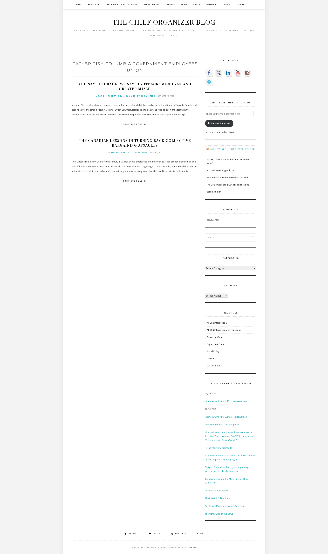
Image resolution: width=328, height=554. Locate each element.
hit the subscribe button (219, 123)
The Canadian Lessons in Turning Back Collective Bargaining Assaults (135, 142)
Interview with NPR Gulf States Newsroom (226, 401)
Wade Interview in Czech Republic (222, 424)
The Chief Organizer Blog (164, 21)
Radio (227, 4)
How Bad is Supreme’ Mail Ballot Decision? (228, 177)
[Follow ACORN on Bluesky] (209, 82)
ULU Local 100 (213, 365)
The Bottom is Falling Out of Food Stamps (228, 184)
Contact (241, 4)
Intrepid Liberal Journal (216, 490)
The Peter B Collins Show (217, 498)
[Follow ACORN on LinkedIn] (228, 73)
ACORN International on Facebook (224, 329)
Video (184, 4)
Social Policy (213, 351)
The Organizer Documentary (122, 4)
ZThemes (191, 547)
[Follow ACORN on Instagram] (247, 73)
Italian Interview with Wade (218, 447)
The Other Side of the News (219, 513)
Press (196, 4)
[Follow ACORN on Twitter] (219, 73)
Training (170, 4)
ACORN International (110, 96)
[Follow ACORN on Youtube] (238, 73)
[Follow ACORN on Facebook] (209, 73)
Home (79, 4)
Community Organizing (141, 96)
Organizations (151, 4)
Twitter (210, 358)
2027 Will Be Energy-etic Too (221, 170)
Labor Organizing (119, 152)
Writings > (212, 4)
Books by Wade (215, 337)
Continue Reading (135, 124)
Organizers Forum (216, 344)
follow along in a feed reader (232, 149)
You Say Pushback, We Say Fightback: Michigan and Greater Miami (135, 86)
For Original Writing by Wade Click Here (225, 506)
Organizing (140, 152)
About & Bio (94, 4)
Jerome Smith (214, 191)
